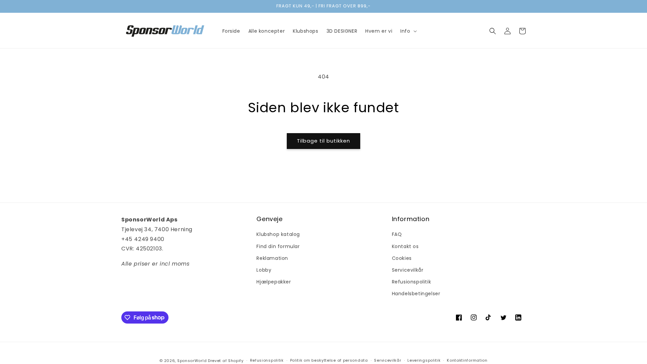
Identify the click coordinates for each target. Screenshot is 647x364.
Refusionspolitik (411, 281)
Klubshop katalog (278, 234)
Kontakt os (405, 246)
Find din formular (278, 246)
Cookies (402, 258)
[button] (407, 31)
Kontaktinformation (467, 360)
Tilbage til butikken (323, 140)
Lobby (263, 270)
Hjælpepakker (273, 281)
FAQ (397, 234)
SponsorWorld (192, 360)
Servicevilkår (408, 270)
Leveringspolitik (423, 360)
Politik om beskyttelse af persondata (329, 360)
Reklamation (272, 258)
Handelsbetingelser (416, 293)
